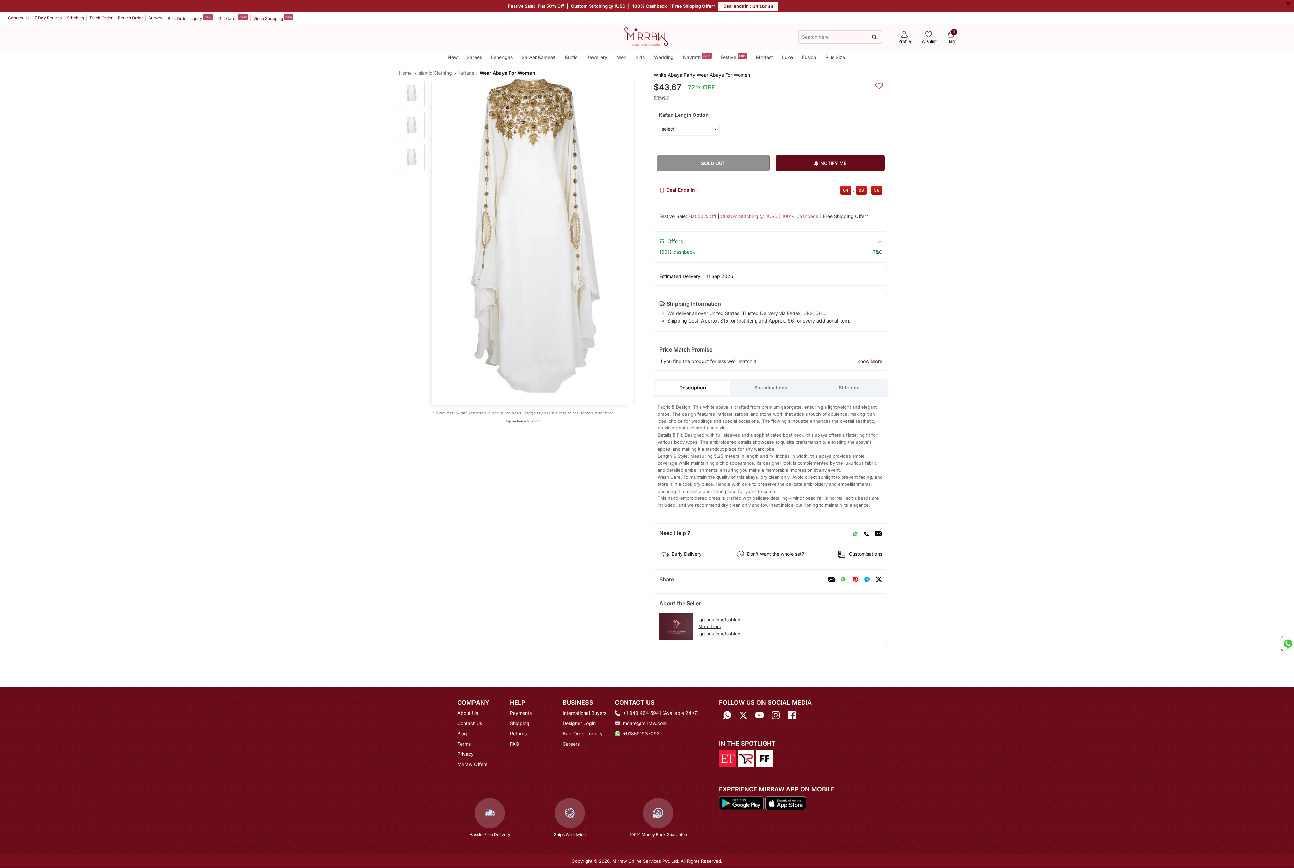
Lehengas (502, 57)
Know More (869, 361)
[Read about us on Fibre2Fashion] (764, 758)
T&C (877, 252)
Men (621, 57)
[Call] (866, 533)
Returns (518, 733)
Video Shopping (272, 18)
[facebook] (867, 579)
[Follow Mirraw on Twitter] (743, 715)
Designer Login (579, 723)
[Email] (878, 533)
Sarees (474, 57)
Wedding (664, 57)
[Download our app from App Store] (785, 802)
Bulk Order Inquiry (189, 18)
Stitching (75, 17)
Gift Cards (232, 18)
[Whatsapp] (727, 715)
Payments (521, 713)
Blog (462, 733)
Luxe (787, 57)
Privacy (465, 754)
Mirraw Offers (472, 764)
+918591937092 (641, 733)
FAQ (514, 744)
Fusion (809, 57)
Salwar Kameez (539, 57)
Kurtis (571, 57)
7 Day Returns (48, 17)
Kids (640, 57)
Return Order (130, 17)
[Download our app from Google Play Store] (741, 802)
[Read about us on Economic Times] (727, 758)
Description (692, 387)
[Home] (646, 36)
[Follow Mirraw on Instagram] (775, 715)
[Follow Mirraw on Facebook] (791, 715)
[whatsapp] (843, 579)
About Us (467, 713)
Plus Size (835, 57)
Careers (571, 744)
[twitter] (878, 579)
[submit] (874, 37)
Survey (155, 17)
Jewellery (596, 57)
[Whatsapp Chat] (1287, 643)
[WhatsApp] (855, 533)
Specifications (770, 387)
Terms (464, 744)
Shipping (519, 723)
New (453, 57)
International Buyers (584, 713)
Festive (733, 57)
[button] (411, 93)
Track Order (101, 17)
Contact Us (18, 17)
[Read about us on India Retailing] (746, 758)
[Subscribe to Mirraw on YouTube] (759, 715)
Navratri (696, 57)
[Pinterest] (855, 579)
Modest (764, 57)
